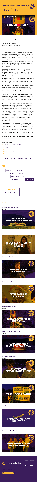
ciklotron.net (5, 467)
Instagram (32, 462)
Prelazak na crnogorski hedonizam (10, 207)
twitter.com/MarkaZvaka (10, 154)
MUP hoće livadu (6, 381)
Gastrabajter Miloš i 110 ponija (9, 306)
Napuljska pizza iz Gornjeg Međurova (11, 331)
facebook (32, 460)
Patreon (26, 462)
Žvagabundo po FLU (7, 232)
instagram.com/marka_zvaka (11, 150)
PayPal (31, 465)
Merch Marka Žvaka (8, 147)
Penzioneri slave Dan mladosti (9, 431)
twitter (26, 465)
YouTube (26, 460)
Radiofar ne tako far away (8, 406)
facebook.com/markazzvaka (11, 152)
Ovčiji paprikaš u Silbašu (8, 281)
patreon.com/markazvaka (10, 138)
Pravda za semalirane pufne (9, 356)
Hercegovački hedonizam (8, 257)
